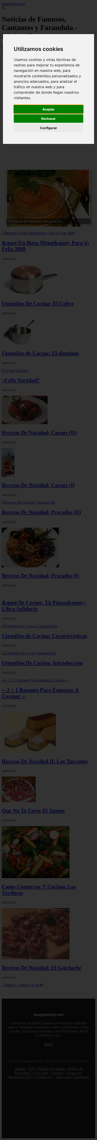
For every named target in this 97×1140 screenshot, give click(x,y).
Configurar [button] (48, 128)
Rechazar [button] (48, 118)
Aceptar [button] (48, 109)
